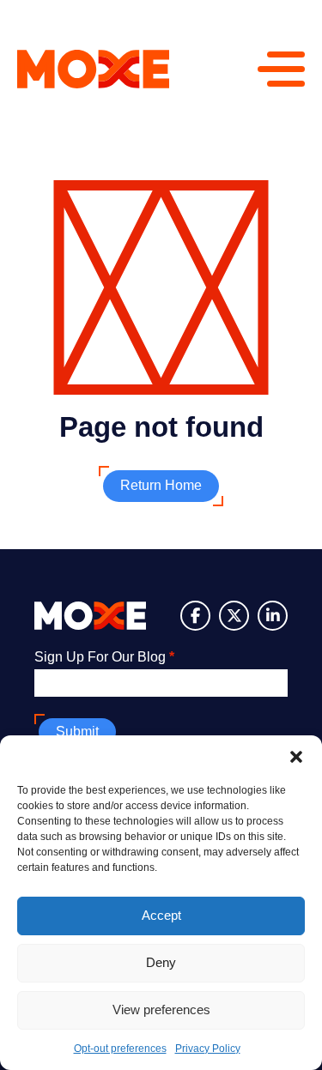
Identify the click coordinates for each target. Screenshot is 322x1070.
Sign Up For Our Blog (104, 657)
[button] (296, 756)
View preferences (161, 1009)
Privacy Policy (207, 1049)
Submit (77, 731)
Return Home (161, 485)
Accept (161, 915)
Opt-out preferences (120, 1049)
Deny (161, 962)
